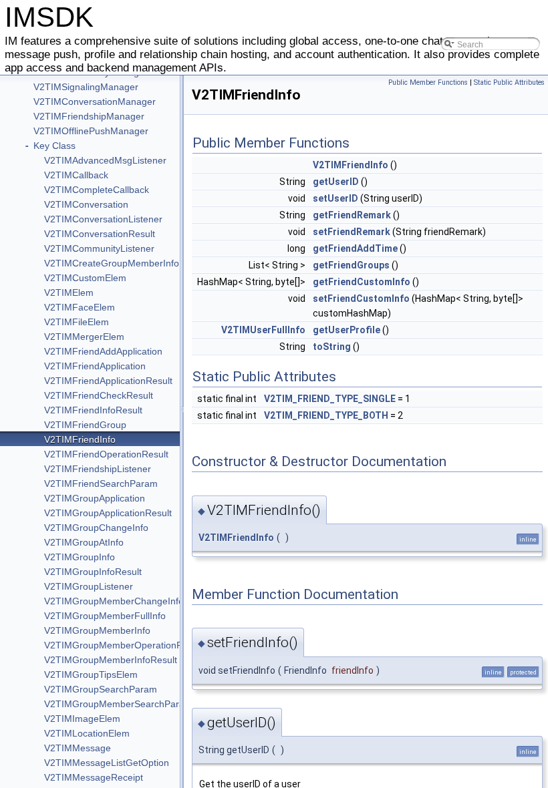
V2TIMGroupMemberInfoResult (110, 659)
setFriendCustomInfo (361, 298)
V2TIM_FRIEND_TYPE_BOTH (326, 415)
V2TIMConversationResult (99, 233)
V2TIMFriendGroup (85, 424)
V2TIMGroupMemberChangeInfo (114, 601)
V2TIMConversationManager (94, 101)
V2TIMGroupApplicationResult (108, 513)
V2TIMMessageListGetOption (106, 762)
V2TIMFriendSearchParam (101, 483)
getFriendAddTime (355, 248)
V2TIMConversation (86, 204)
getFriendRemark (352, 215)
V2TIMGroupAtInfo (84, 542)
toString (332, 346)
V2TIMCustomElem (85, 277)
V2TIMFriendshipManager (88, 116)
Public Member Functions (428, 82)
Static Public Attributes (509, 82)
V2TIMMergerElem (84, 336)
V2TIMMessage (77, 748)
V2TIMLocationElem (87, 733)
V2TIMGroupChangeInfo (96, 527)
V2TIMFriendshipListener (97, 468)
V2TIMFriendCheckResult (98, 395)
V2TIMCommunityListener (99, 248)
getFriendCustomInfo (361, 281)
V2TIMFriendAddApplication (103, 351)
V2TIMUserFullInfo (263, 330)
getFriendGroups (351, 265)
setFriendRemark (351, 231)
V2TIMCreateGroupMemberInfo (111, 263)
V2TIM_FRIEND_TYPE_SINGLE (330, 398)
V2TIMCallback (76, 175)
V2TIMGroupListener (88, 586)
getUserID (336, 181)
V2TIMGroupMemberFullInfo (105, 615)
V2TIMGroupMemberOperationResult (123, 645)
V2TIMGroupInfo (79, 557)
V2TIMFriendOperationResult (106, 454)
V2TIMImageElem (82, 718)
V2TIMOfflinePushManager (90, 131)
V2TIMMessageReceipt (93, 777)
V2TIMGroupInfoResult (93, 571)
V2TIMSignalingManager (85, 86)
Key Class (54, 145)
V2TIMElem (69, 292)
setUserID (335, 198)
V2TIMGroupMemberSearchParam (118, 704)
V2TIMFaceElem (79, 307)
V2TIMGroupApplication (94, 498)
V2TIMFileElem (76, 322)
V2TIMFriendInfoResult (93, 410)
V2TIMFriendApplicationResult (108, 380)
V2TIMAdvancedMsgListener (105, 160)
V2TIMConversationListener (103, 219)
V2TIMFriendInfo (80, 439)
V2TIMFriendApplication (95, 366)
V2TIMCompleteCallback (96, 189)
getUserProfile (346, 330)
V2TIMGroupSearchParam (100, 689)
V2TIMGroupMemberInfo (97, 630)
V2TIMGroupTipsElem (91, 674)
